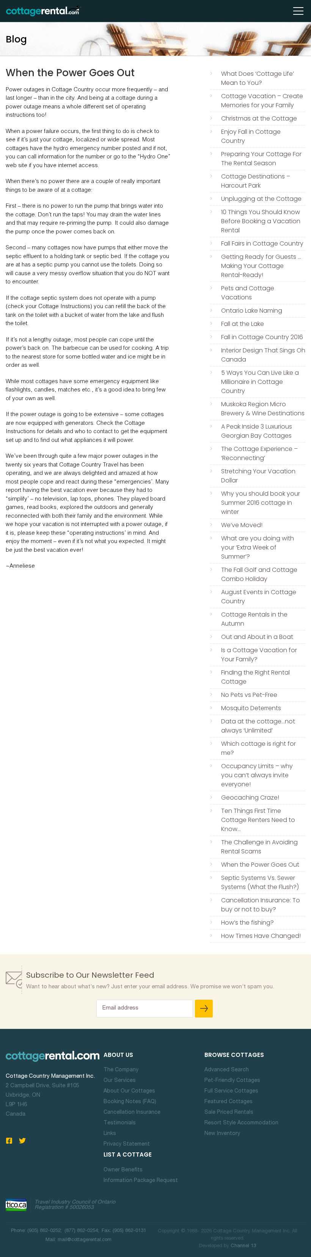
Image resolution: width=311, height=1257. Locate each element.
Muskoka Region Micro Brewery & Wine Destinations (263, 409)
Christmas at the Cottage (259, 118)
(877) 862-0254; (82, 1231)
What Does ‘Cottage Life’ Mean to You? (257, 78)
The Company (121, 1070)
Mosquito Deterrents (251, 708)
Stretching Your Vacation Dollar (258, 476)
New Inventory (222, 1133)
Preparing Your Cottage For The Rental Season (261, 158)
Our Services (120, 1080)
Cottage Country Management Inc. (50, 1076)
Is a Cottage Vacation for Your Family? (259, 655)
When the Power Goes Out (260, 864)
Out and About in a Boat (257, 636)
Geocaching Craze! (250, 797)
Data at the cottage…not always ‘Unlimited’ (258, 726)
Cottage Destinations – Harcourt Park (255, 181)
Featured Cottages (228, 1102)
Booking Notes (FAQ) (130, 1102)
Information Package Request (141, 1180)
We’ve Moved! (241, 525)
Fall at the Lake (242, 323)
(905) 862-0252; (44, 1231)
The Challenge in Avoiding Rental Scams (259, 847)
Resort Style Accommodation (241, 1123)
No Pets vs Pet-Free (249, 694)
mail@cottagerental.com (85, 1240)
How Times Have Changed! (261, 935)
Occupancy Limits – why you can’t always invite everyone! (257, 775)
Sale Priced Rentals (228, 1112)
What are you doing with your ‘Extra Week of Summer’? (257, 547)
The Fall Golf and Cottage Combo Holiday (259, 574)
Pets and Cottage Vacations (247, 293)
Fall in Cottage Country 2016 (262, 337)
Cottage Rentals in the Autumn (254, 619)
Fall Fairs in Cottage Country (262, 243)
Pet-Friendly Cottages (232, 1080)
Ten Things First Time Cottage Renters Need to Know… (258, 819)
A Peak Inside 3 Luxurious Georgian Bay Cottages (256, 431)
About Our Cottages (129, 1091)
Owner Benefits (123, 1170)
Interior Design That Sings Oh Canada (263, 355)
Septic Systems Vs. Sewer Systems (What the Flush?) (260, 882)
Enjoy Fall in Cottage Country (251, 136)
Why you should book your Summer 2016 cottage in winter (260, 502)
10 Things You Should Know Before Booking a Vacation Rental (260, 221)
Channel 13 (243, 1246)
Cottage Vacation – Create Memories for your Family (262, 101)
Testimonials (120, 1123)
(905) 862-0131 (128, 1231)
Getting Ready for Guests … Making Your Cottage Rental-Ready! (261, 265)
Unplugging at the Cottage (261, 198)
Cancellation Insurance (132, 1112)
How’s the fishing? (247, 922)
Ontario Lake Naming (251, 310)
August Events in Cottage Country (258, 597)
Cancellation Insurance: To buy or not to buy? (260, 905)
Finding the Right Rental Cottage (255, 677)
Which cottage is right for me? (258, 748)
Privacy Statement (127, 1144)
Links (110, 1133)
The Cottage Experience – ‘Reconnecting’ (259, 453)
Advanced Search (226, 1070)
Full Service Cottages (231, 1091)
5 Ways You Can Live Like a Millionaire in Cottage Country (260, 381)
